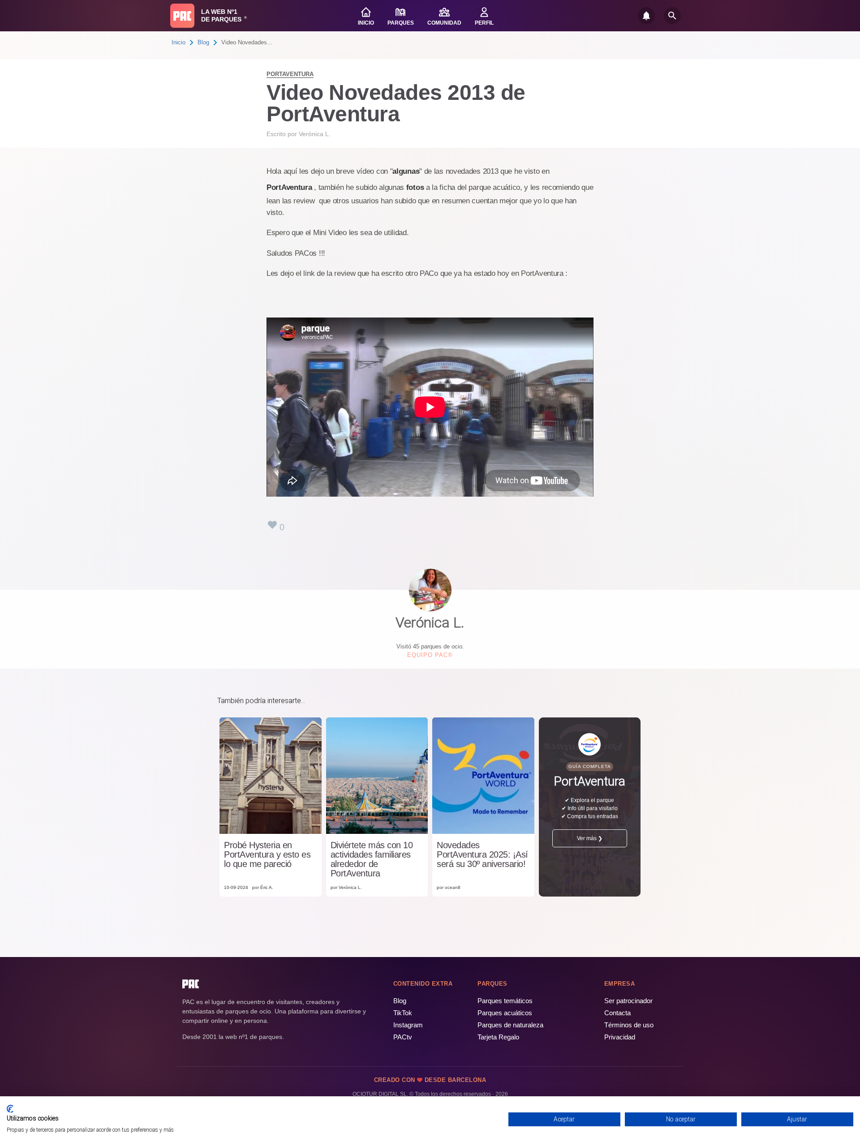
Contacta (617, 1013)
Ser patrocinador (628, 1000)
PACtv (402, 1037)
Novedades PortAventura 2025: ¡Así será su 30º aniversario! (482, 855)
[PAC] (182, 16)
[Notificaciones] (646, 15)
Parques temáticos (505, 1000)
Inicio (178, 42)
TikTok (402, 1013)
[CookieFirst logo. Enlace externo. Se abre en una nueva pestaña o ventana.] (10, 1109)
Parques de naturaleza (510, 1025)
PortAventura (290, 74)
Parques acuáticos (504, 1013)
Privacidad (619, 1037)
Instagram (408, 1025)
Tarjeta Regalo (498, 1037)
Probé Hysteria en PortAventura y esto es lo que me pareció (267, 855)
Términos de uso (629, 1025)
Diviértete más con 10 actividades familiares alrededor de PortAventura (372, 859)
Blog (203, 42)
